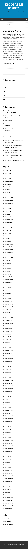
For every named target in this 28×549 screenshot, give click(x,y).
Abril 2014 (7, 492)
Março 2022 (8, 274)
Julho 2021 (8, 287)
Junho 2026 (8, 173)
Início (4, 84)
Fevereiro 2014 (9, 497)
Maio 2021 (8, 293)
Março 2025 (8, 195)
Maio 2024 (8, 214)
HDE (21, 37)
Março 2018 (8, 377)
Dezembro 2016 (9, 415)
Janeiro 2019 (8, 353)
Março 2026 (8, 178)
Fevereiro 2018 (9, 380)
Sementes (7, 38)
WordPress (15, 544)
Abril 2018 (7, 375)
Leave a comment (13, 38)
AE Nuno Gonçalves (18, 35)
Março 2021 (8, 298)
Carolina (15, 546)
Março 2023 (8, 241)
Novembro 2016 (9, 418)
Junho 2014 (8, 486)
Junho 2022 (8, 266)
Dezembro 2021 (9, 279)
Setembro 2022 (9, 257)
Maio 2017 (8, 402)
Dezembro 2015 (9, 445)
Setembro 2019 (9, 331)
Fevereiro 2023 (9, 244)
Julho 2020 (8, 309)
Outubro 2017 (8, 391)
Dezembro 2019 (9, 323)
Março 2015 (8, 467)
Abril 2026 (7, 176)
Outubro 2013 (8, 508)
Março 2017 (8, 407)
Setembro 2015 (9, 454)
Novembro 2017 (9, 388)
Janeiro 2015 (8, 473)
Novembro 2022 (9, 252)
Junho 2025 (8, 186)
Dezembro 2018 (9, 355)
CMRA (18, 37)
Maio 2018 (8, 372)
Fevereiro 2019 (9, 350)
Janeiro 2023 (8, 246)
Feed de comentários (8, 524)
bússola (4, 37)
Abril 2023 (7, 238)
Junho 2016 (8, 429)
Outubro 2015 (8, 451)
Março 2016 (8, 437)
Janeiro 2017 (8, 413)
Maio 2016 (8, 432)
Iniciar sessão (6, 518)
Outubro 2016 (8, 421)
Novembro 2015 (9, 448)
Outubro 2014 (8, 481)
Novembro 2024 (9, 203)
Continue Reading (8, 63)
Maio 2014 (8, 489)
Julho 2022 (8, 263)
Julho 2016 (8, 426)
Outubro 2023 (8, 227)
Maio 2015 (8, 462)
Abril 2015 (7, 465)
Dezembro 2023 (9, 222)
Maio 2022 (8, 268)
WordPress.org (6, 527)
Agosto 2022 (8, 260)
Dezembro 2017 (9, 385)
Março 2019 (8, 347)
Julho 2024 (8, 208)
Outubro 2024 (8, 206)
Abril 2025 (7, 192)
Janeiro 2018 (8, 383)
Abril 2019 (7, 345)
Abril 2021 (7, 296)
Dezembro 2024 (9, 200)
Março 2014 (8, 495)
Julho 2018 (8, 366)
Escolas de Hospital (14, 6)
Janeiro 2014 (8, 500)
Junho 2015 (8, 459)
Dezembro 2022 (9, 249)
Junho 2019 (8, 339)
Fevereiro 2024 (9, 219)
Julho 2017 (8, 396)
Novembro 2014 (9, 478)
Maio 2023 (8, 236)
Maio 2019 (8, 342)
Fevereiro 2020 (9, 317)
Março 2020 (8, 315)
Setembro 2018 (9, 364)
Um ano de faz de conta (18, 160)
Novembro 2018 (9, 358)
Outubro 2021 (8, 282)
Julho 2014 (8, 484)
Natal (4, 38)
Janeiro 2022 (8, 276)
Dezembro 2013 (9, 503)
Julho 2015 (8, 456)
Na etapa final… (9, 120)
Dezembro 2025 (9, 181)
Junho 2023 (8, 233)
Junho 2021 (8, 290)
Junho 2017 (8, 399)
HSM (24, 37)
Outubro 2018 (8, 361)
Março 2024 (8, 216)
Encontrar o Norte (12, 31)
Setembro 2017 (9, 394)
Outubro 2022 (8, 255)
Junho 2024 (8, 211)
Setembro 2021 (9, 285)
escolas (9, 34)
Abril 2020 (7, 312)
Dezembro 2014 (9, 475)
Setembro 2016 (9, 424)
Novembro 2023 (9, 225)
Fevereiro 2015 (9, 470)
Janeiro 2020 (8, 320)
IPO (4, 99)
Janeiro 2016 (8, 443)
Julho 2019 (8, 336)
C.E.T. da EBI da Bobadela (11, 37)
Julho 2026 (8, 170)
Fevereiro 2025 (9, 197)
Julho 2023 (8, 230)
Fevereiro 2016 (9, 440)
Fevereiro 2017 (9, 410)
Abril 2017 (7, 405)
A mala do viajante (9, 35)
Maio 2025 (8, 189)
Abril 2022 (7, 271)
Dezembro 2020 (9, 304)
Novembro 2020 (9, 306)
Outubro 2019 (8, 328)
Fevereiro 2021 (9, 301)
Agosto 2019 (8, 334)
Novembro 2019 (9, 325)
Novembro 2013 (9, 505)
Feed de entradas (7, 521)
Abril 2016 (7, 435)
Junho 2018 (8, 369)
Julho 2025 (8, 184)
